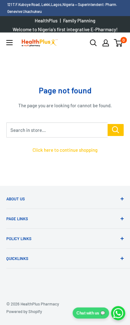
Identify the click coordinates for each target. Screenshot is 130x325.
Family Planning (79, 20)
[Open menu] (9, 42)
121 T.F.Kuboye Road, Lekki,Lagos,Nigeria (41, 4)
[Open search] (93, 42)
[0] (118, 43)
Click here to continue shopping (65, 150)
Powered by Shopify (24, 311)
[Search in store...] (116, 130)
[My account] (106, 42)
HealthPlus (46, 20)
